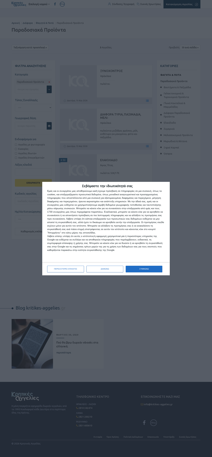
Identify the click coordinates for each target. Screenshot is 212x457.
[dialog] (106, 228)
